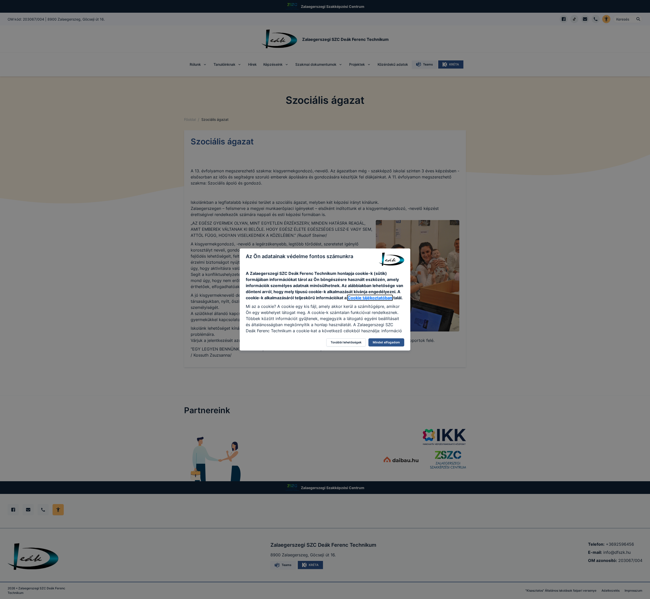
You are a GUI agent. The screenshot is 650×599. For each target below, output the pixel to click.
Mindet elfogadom (386, 342)
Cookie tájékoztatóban (370, 297)
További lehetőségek (346, 342)
